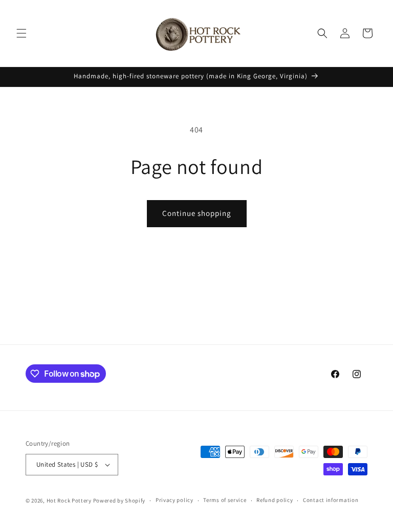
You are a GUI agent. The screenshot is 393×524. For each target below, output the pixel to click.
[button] (21, 33)
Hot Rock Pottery (69, 500)
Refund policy (274, 500)
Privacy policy (174, 500)
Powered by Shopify (119, 500)
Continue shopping (196, 213)
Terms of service (224, 500)
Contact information (330, 500)
